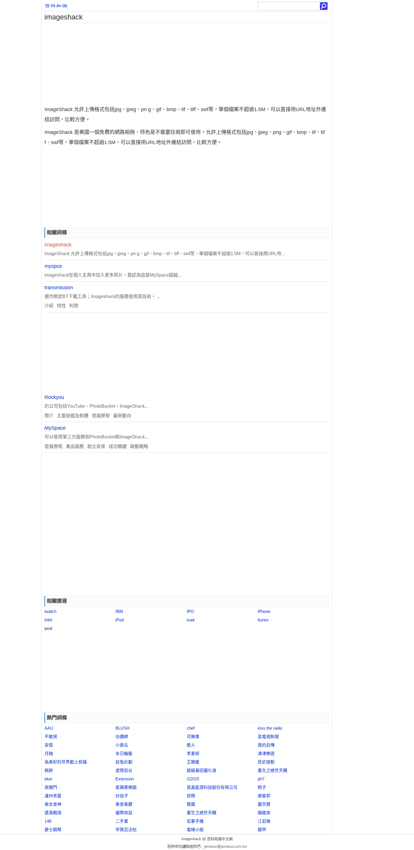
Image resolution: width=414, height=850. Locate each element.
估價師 (121, 736)
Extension (124, 778)
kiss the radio (270, 728)
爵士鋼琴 (52, 829)
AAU (48, 728)
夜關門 (50, 787)
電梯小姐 (195, 829)
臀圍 (191, 804)
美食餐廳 (123, 804)
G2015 (193, 778)
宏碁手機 (195, 821)
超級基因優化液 (201, 770)
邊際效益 (123, 812)
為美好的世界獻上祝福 (65, 762)
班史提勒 (266, 762)
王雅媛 (193, 762)
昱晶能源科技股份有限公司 (212, 787)
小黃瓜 (121, 745)
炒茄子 (121, 795)
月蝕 (48, 753)
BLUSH (122, 728)
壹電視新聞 (268, 736)
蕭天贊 (264, 804)
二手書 (121, 821)
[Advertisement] (186, 62)
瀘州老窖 (52, 795)
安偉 (48, 745)
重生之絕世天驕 (272, 770)
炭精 (191, 795)
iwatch (50, 611)
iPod (119, 619)
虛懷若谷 (123, 770)
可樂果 (193, 736)
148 (47, 821)
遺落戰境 (52, 812)
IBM (119, 611)
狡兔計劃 (123, 762)
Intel (48, 619)
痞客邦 (264, 795)
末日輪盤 (123, 753)
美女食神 (52, 804)
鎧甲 (262, 829)
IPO (190, 611)
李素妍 (193, 753)
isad (190, 619)
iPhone (264, 611)
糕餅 (48, 770)
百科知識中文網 (220, 839)
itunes (263, 619)
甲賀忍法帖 (126, 829)
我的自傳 (266, 745)
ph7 (261, 778)
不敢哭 (50, 736)
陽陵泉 (264, 812)
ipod (48, 628)
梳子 (262, 787)
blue (48, 778)
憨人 (191, 745)
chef (191, 728)
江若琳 (264, 821)
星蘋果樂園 (126, 787)
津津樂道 (266, 753)
